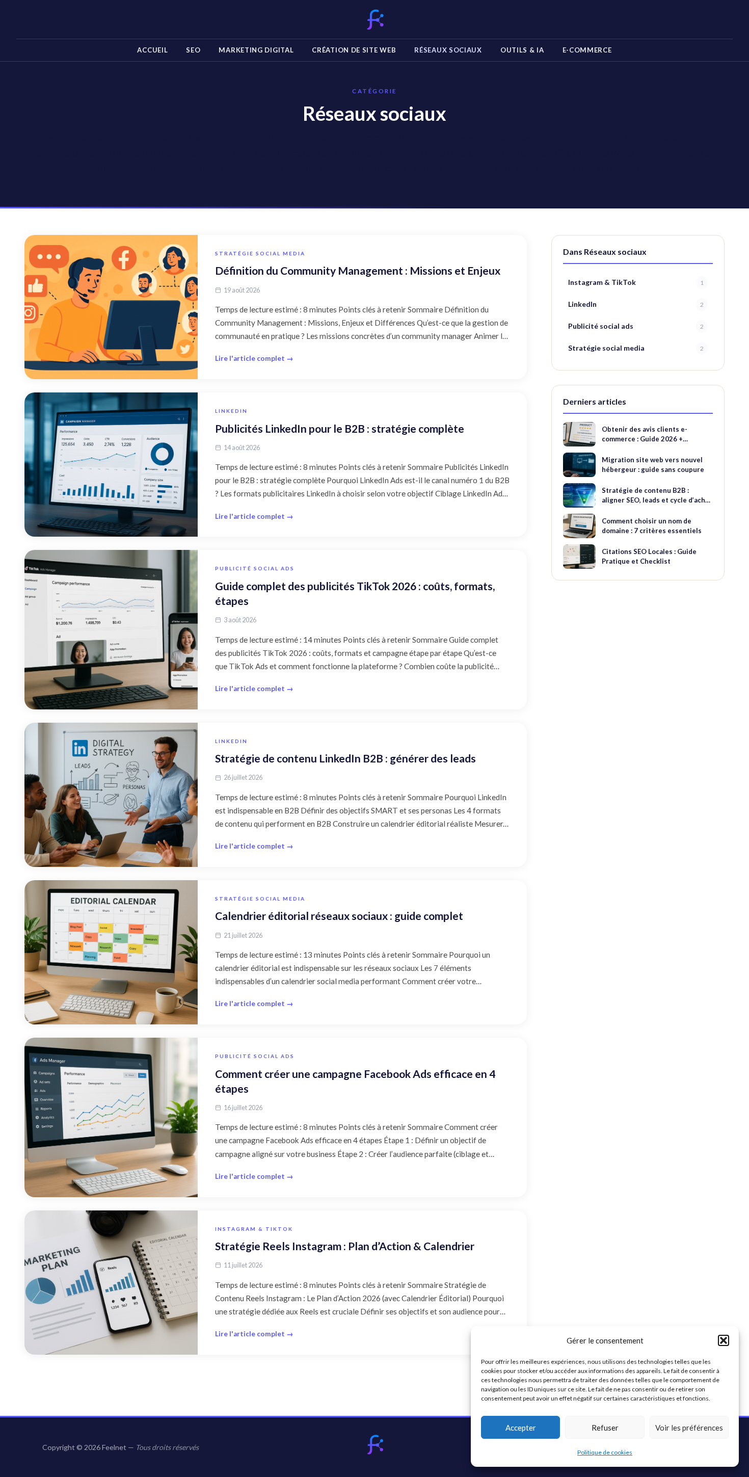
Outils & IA (522, 50)
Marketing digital (256, 50)
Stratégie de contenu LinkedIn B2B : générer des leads (345, 758)
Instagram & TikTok (254, 1229)
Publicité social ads (255, 568)
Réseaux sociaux (448, 50)
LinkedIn (231, 411)
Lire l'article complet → (254, 358)
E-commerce (587, 50)
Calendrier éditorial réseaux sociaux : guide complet (339, 915)
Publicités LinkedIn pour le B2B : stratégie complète (339, 428)
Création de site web (354, 50)
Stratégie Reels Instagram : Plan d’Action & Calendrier (344, 1245)
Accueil (152, 50)
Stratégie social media (260, 253)
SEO (193, 50)
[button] (723, 1340)
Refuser (605, 1427)
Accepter (520, 1427)
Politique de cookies (604, 1452)
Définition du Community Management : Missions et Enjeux (357, 270)
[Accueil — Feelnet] (374, 1445)
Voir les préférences (689, 1427)
